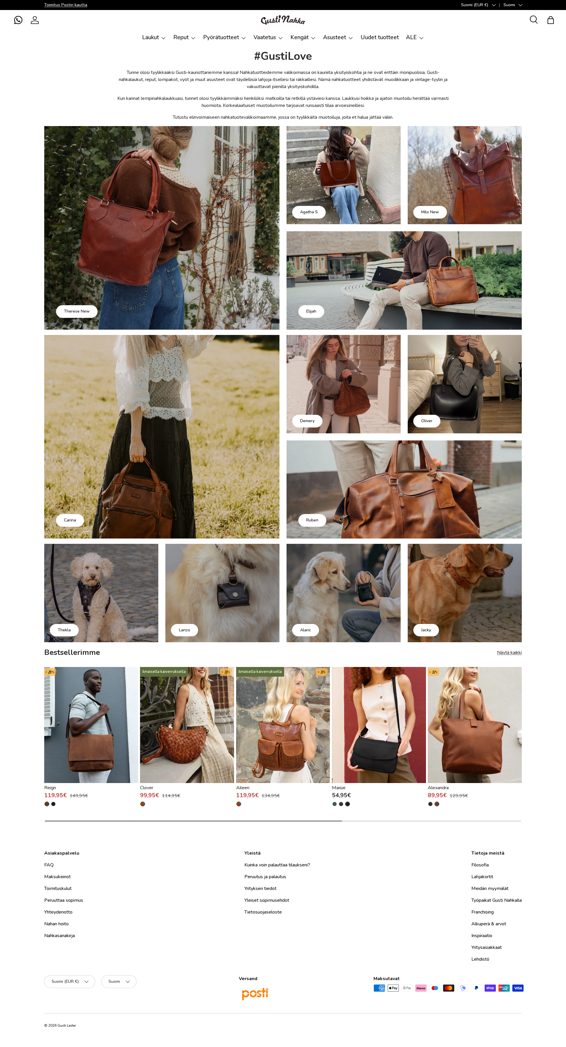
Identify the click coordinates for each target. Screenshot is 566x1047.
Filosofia (480, 865)
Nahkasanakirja (59, 935)
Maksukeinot (57, 876)
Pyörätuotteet (221, 37)
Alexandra (438, 788)
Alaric (305, 630)
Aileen (242, 788)
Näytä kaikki (509, 652)
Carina (70, 520)
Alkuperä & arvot (488, 924)
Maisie (338, 788)
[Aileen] (283, 725)
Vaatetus (265, 37)
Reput (181, 37)
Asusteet (334, 37)
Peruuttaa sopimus (63, 900)
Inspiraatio (481, 935)
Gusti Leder (66, 1025)
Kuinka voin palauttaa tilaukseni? (277, 865)
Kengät (299, 37)
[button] (18, 20)
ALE (411, 37)
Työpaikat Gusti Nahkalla (496, 900)
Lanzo (184, 630)
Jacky (426, 630)
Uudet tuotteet (380, 37)
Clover (146, 788)
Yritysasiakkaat (486, 947)
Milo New (430, 212)
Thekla (64, 630)
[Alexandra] (475, 725)
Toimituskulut (58, 888)
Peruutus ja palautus (265, 876)
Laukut (150, 37)
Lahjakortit (482, 876)
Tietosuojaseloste (263, 912)
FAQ (49, 865)
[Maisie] (379, 725)
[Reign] (91, 725)
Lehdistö (480, 959)
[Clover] (187, 725)
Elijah (311, 311)
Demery (307, 421)
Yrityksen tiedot (260, 888)
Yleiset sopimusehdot (266, 900)
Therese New (77, 311)
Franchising (482, 912)
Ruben (312, 520)
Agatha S (309, 212)
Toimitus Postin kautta (65, 5)
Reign (50, 788)
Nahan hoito (56, 924)
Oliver (426, 421)
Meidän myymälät (490, 888)
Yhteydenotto (58, 912)
